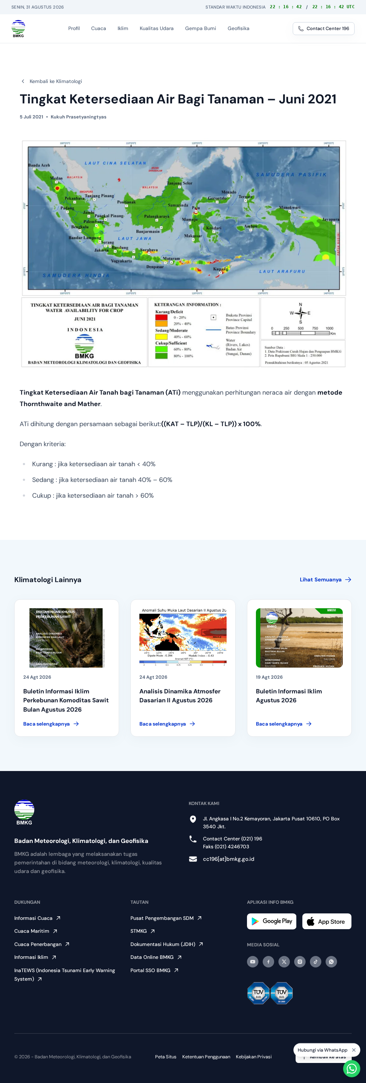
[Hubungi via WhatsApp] (351, 1068)
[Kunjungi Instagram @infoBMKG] (300, 961)
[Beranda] (18, 28)
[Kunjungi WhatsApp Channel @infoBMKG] (331, 961)
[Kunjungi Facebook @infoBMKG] (268, 961)
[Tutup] (353, 1048)
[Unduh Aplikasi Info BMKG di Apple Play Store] (327, 921)
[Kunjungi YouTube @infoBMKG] (252, 961)
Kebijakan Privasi (254, 1057)
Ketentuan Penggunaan (206, 1057)
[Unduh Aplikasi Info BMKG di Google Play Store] (272, 921)
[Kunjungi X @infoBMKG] (284, 961)
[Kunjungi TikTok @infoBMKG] (315, 961)
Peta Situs (166, 1057)
